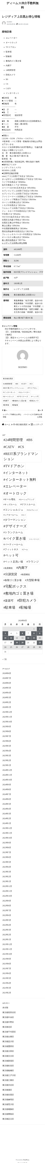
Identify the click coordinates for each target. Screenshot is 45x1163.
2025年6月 (6, 741)
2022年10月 (7, 896)
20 (22, 643)
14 (28, 638)
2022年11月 (7, 891)
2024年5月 (6, 804)
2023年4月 (6, 867)
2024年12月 (7, 770)
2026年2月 (6, 702)
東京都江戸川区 (9, 1075)
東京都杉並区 (8, 1066)
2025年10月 (7, 722)
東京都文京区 (8, 1056)
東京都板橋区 (8, 1070)
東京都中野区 (8, 1022)
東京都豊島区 (8, 1114)
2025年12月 (7, 712)
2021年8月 (6, 964)
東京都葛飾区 (8, 1109)
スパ (24, 515)
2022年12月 (7, 886)
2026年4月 (6, 693)
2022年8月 (6, 906)
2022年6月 (6, 915)
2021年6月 (6, 973)
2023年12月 (7, 828)
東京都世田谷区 (9, 1012)
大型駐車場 (33, 580)
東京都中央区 (8, 1017)
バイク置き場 (15, 538)
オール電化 (10, 499)
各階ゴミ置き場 (13, 580)
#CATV (24, 384)
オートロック (16, 493)
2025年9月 (6, 726)
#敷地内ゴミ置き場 (19, 401)
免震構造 (9, 568)
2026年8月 (6, 673)
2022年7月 (6, 910)
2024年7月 (6, 794)
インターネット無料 (20, 479)
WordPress (26, 1160)
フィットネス (11, 549)
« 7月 (4, 659)
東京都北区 (7, 1027)
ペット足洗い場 (14, 561)
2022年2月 (6, 935)
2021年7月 (6, 968)
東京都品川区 (8, 1041)
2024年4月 (6, 809)
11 (11, 638)
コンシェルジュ (14, 509)
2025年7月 (6, 736)
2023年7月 (6, 852)
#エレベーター (24, 392)
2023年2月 (6, 877)
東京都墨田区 (8, 1046)
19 (17, 643)
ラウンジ (33, 561)
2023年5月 (6, 862)
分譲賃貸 (11, 574)
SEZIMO (9, 22)
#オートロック (8, 396)
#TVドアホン (32, 388)
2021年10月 (7, 954)
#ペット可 (35, 396)
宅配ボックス (16, 586)
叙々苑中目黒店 (8, 240)
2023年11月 (7, 833)
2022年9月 (6, 901)
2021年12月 (7, 944)
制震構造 (26, 574)
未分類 (5, 1008)
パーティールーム (14, 544)
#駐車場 (6, 405)
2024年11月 (7, 775)
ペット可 (11, 555)
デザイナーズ (16, 526)
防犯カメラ (28, 600)
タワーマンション (15, 519)
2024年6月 (6, 799)
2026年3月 (6, 697)
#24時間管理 (7, 384)
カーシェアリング (27, 499)
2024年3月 (6, 814)
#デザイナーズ (22, 396)
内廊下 (23, 568)
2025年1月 (6, 765)
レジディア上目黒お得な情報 (14, 243)
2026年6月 (6, 683)
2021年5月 (6, 978)
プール (25, 550)
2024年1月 (6, 823)
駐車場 (10, 607)
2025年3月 (6, 756)
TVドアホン (14, 466)
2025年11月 (7, 717)
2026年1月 (6, 707)
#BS (16, 384)
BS (30, 440)
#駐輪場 (15, 405)
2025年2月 (6, 760)
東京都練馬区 (8, 1100)
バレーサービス (34, 539)
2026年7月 (6, 678)
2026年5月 (6, 688)
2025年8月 (6, 731)
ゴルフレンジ (33, 510)
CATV (9, 447)
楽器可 (9, 600)
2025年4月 (6, 751)
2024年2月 (6, 818)
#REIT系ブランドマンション (13, 388)
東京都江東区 (8, 1080)
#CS (31, 384)
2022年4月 (6, 925)
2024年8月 (6, 789)
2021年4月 (6, 983)
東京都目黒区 (8, 379)
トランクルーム (14, 532)
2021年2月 (6, 993)
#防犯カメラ (34, 401)
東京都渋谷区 (8, 1085)
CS (22, 447)
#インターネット (9, 392)
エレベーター (16, 486)
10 (5, 638)
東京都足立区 (8, 1119)
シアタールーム (11, 515)
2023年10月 (7, 838)
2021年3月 (6, 988)
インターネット (17, 473)
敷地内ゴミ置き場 (19, 593)
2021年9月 (6, 959)
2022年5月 (6, 920)
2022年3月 (6, 930)
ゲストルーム (28, 504)
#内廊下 (6, 401)
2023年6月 (6, 857)
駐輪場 (26, 607)
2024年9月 (6, 785)
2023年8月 (6, 847)
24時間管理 (14, 440)
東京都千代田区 (9, 1032)
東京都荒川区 (8, 1104)
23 (40, 643)
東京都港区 (7, 1090)
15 (34, 638)
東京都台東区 (8, 1037)
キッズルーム (11, 504)
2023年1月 (6, 881)
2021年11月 (7, 949)
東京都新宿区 (8, 1061)
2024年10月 (7, 780)
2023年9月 (6, 843)
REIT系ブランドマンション (20, 456)
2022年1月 (6, 939)
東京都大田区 (8, 1051)
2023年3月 (6, 872)
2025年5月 (6, 746)
